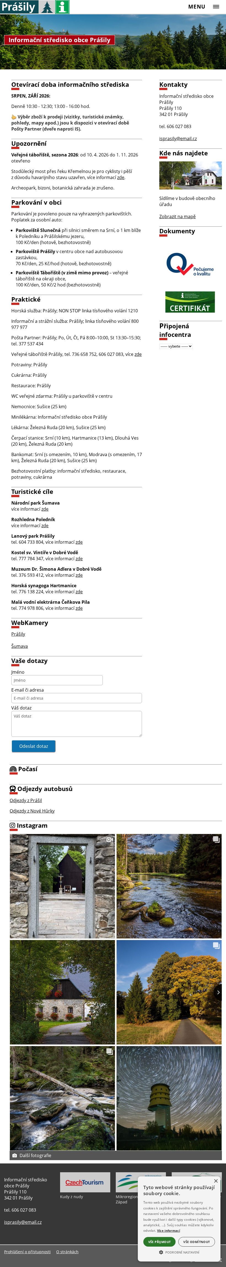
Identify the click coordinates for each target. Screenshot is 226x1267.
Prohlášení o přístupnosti (27, 1251)
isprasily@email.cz (178, 139)
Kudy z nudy (71, 1196)
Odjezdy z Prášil (26, 800)
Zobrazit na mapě (177, 216)
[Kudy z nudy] (85, 1191)
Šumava (19, 646)
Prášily (18, 634)
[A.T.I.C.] (190, 265)
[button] (179, 1251)
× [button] (216, 1181)
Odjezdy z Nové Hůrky (32, 811)
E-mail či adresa (27, 690)
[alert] (179, 1218)
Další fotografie (35, 1155)
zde (120, 177)
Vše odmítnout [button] (196, 1242)
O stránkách (67, 1251)
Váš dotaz (21, 708)
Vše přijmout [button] (159, 1242)
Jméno (18, 672)
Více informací (168, 1230)
